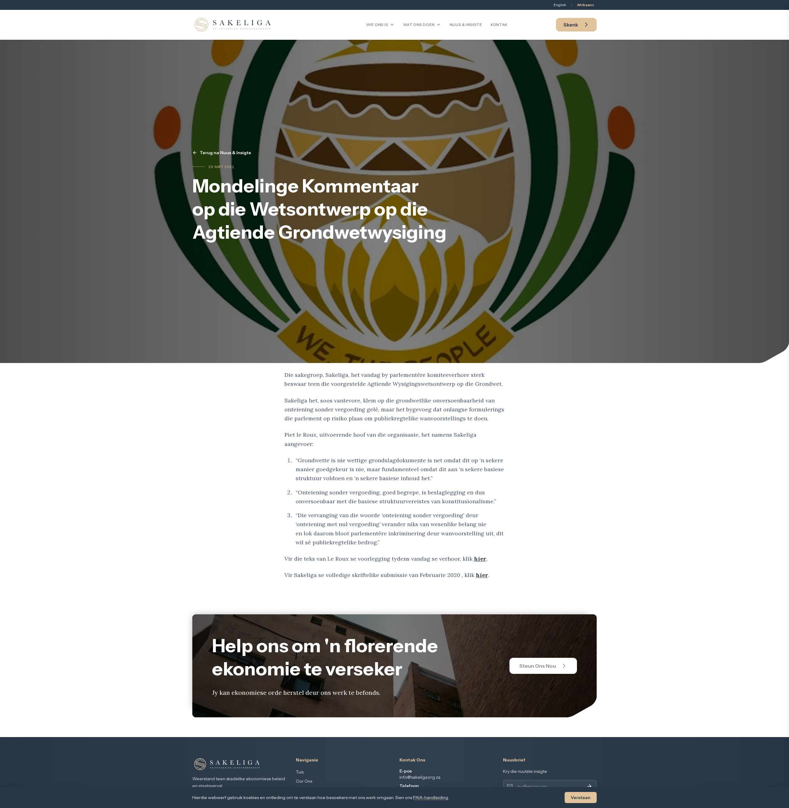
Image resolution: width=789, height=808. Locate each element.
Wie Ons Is (377, 24)
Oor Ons (304, 781)
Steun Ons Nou (537, 666)
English (560, 4)
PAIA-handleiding (430, 797)
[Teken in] (589, 786)
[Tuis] (232, 24)
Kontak (499, 24)
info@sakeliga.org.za (419, 777)
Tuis (300, 772)
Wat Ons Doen (419, 24)
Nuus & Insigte (466, 24)
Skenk (570, 25)
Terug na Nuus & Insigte (225, 152)
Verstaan (581, 797)
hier (480, 558)
